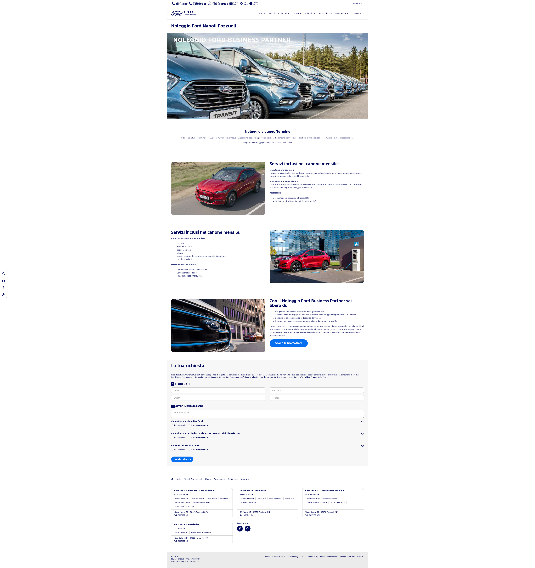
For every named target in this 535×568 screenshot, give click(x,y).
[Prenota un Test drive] (3, 280)
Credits (360, 557)
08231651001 (181, 515)
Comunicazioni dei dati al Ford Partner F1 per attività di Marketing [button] (205, 433)
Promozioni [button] (324, 13)
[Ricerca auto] (3, 273)
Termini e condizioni (347, 557)
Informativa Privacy (308, 377)
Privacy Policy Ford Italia (275, 557)
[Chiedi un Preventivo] (3, 287)
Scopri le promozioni (288, 343)
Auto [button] (261, 13)
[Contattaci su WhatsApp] (248, 528)
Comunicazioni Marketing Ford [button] (187, 421)
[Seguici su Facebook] (240, 528)
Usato (208, 479)
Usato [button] (296, 13)
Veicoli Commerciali (193, 479)
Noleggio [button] (309, 13)
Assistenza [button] (340, 13)
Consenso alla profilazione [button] (185, 445)
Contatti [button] (355, 13)
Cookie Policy (312, 557)
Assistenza (233, 479)
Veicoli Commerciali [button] (278, 13)
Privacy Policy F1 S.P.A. (296, 557)
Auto (179, 479)
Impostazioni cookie (328, 557)
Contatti (245, 479)
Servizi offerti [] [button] (181, 494)
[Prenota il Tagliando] (3, 294)
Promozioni (219, 479)
